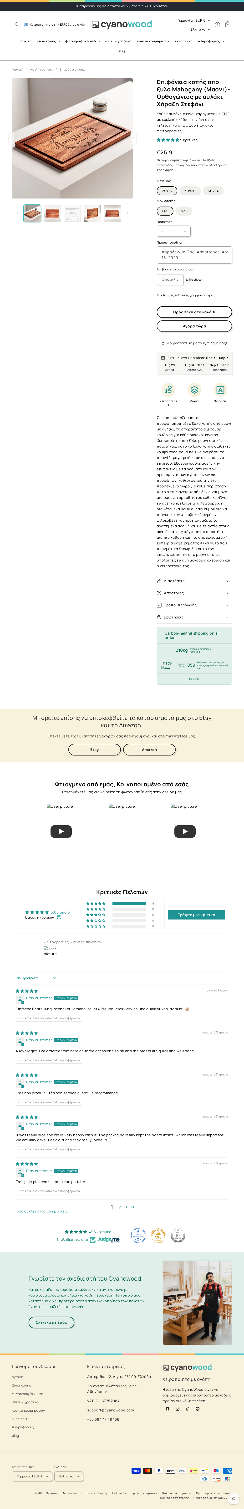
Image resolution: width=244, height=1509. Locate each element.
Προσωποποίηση (170, 242)
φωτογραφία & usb (27, 1393)
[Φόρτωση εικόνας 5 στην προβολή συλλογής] (112, 213)
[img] (27, 991)
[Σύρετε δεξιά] (127, 213)
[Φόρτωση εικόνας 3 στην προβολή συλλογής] (72, 213)
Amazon (149, 749)
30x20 (190, 191)
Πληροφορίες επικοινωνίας (212, 1498)
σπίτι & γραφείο (25, 1402)
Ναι (184, 211)
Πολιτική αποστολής (174, 1498)
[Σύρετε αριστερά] (17, 213)
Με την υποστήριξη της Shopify (85, 1493)
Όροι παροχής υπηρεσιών (214, 1493)
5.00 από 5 (60, 912)
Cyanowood (54, 1493)
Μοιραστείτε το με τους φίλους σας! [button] (197, 343)
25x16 (167, 191)
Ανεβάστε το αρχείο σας (175, 269)
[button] (17, 24)
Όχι (165, 211)
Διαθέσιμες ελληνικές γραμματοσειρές (185, 295)
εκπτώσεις (21, 1418)
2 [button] (120, 1207)
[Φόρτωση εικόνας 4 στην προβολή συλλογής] (92, 213)
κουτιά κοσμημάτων (28, 1410)
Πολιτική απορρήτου (176, 1493)
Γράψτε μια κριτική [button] (196, 914)
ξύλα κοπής (21, 1385)
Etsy (94, 749)
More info (194, 679)
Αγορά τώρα (194, 326)
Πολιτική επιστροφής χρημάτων (135, 1493)
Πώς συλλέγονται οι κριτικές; (42, 1211)
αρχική (17, 1377)
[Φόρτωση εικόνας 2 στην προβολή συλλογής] (52, 213)
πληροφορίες (23, 1427)
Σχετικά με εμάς (51, 1322)
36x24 (213, 191)
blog (15, 1435)
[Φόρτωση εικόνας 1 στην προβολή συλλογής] (32, 213)
